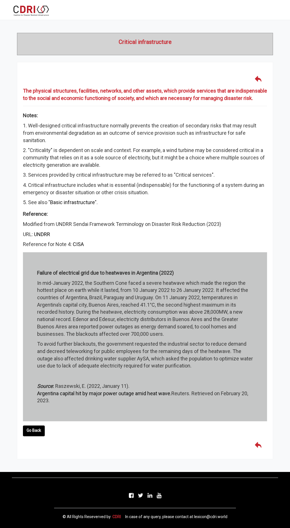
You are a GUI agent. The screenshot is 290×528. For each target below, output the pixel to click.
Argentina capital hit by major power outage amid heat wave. (104, 393)
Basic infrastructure (72, 202)
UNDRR (42, 234)
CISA (78, 244)
